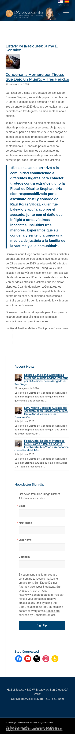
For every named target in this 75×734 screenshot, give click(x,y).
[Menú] (64, 14)
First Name (25, 522)
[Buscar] (56, 14)
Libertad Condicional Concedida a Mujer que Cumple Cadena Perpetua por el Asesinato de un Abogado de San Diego (41, 379)
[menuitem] (56, 14)
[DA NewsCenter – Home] (31, 14)
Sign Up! (42, 625)
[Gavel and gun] (13, 61)
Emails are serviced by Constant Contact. (39, 613)
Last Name (25, 539)
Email (22, 505)
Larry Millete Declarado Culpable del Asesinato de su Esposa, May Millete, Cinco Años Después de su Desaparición (41, 412)
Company (24, 556)
